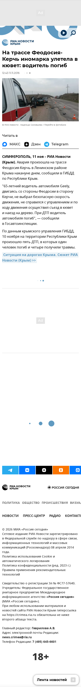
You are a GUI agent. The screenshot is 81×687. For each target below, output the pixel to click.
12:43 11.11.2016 (10, 73)
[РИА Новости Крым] (17, 42)
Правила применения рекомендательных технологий (34, 572)
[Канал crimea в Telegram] (10, 470)
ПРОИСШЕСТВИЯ (55, 503)
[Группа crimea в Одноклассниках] (61, 470)
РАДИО (55, 516)
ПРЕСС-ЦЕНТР (34, 516)
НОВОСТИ (10, 516)
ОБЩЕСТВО (31, 503)
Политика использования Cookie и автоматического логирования (28, 559)
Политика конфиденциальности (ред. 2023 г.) (36, 565)
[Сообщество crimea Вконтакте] (27, 470)
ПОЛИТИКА (11, 503)
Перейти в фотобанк (55, 124)
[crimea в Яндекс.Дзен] (44, 470)
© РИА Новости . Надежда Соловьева (22, 124)
